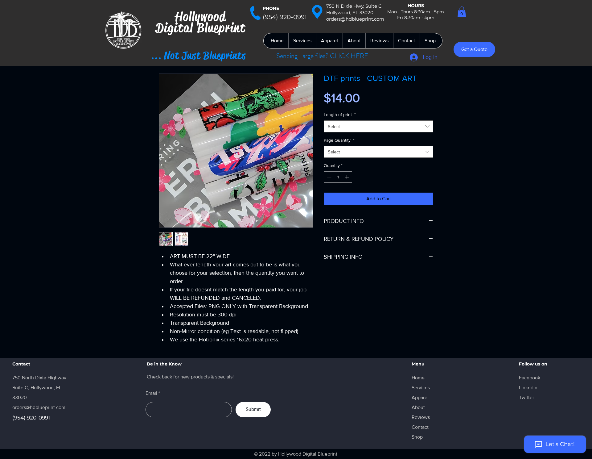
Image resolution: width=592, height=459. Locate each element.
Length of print (340, 114)
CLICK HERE (349, 56)
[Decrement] (328, 177)
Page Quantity (339, 140)
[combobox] (378, 126)
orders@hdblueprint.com (38, 407)
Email (151, 393)
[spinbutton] (337, 177)
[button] (461, 11)
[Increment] (347, 177)
